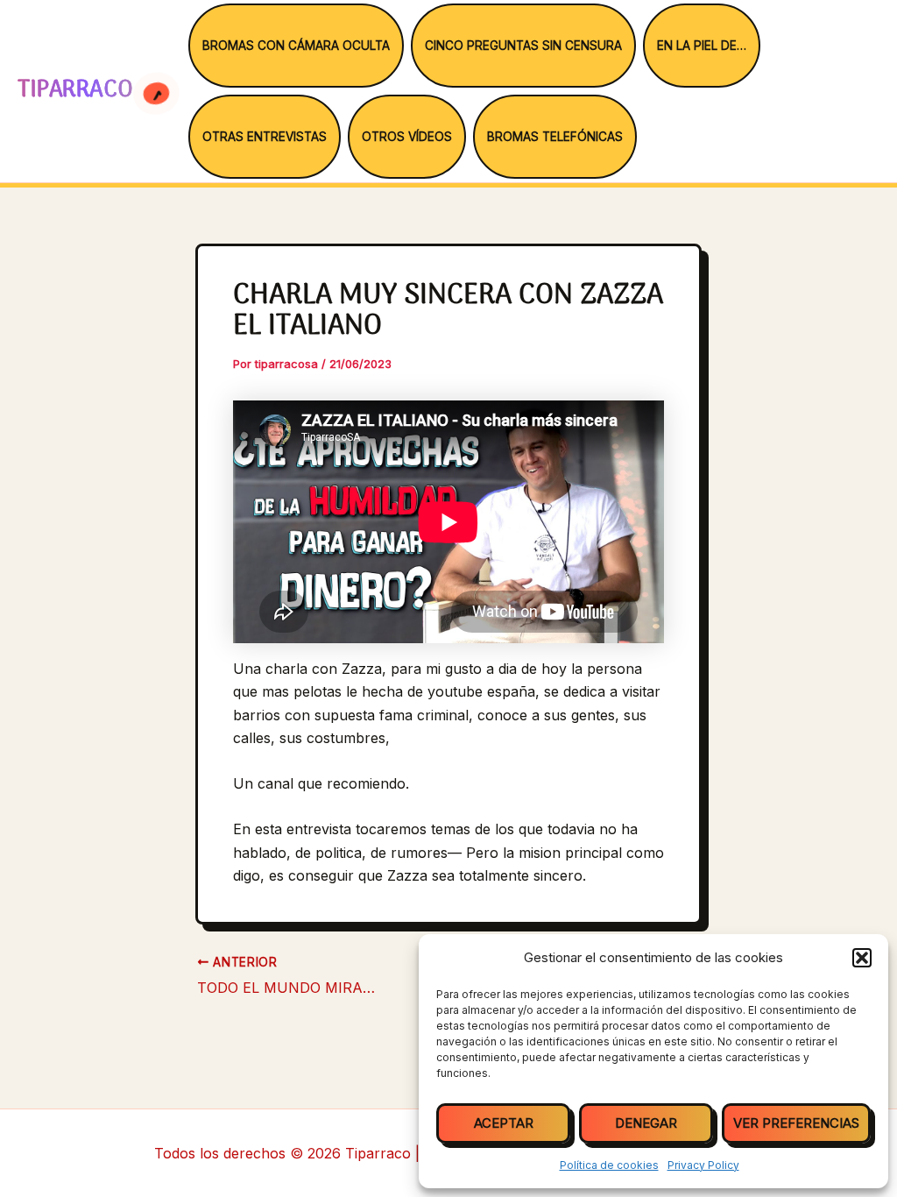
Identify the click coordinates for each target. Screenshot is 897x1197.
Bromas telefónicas (555, 137)
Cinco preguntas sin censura (523, 46)
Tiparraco (78, 91)
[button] (862, 958)
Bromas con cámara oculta (296, 46)
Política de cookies (609, 1165)
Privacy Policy (703, 1165)
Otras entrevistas (264, 137)
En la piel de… (701, 46)
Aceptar (503, 1123)
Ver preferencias (796, 1123)
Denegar (646, 1123)
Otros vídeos (407, 137)
